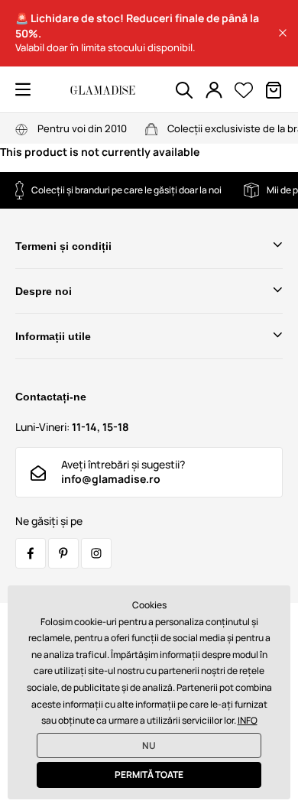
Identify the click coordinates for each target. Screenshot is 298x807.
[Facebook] (30, 553)
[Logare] (214, 90)
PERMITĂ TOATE (149, 774)
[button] (283, 33)
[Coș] (273, 90)
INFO (248, 720)
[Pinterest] (63, 553)
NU (149, 745)
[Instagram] (96, 553)
